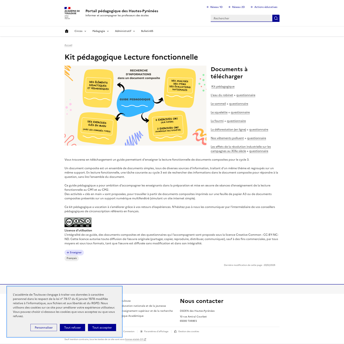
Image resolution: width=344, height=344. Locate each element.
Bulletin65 (147, 31)
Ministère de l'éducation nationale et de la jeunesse (134, 306)
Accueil (67, 31)
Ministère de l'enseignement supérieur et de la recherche (138, 311)
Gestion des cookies (188, 331)
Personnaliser (44, 327)
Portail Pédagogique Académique (123, 316)
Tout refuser (72, 327)
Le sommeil (218, 103)
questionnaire (245, 95)
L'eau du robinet (222, 95)
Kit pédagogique (223, 86)
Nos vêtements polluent (227, 138)
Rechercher (276, 18)
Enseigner (76, 252)
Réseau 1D (216, 7)
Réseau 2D (238, 7)
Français (72, 258)
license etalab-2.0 (134, 339)
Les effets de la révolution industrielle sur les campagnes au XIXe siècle (241, 148)
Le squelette (219, 112)
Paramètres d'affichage (156, 331)
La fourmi (217, 121)
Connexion (128, 331)
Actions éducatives (265, 7)
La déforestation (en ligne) (228, 129)
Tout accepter (102, 327)
